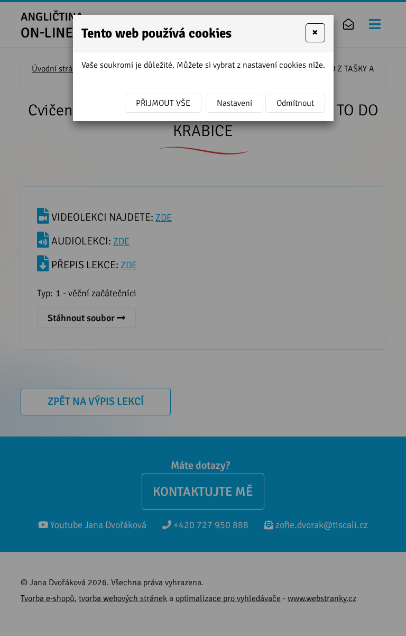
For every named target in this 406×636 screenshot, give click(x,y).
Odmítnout (295, 103)
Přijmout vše (163, 103)
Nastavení (234, 103)
